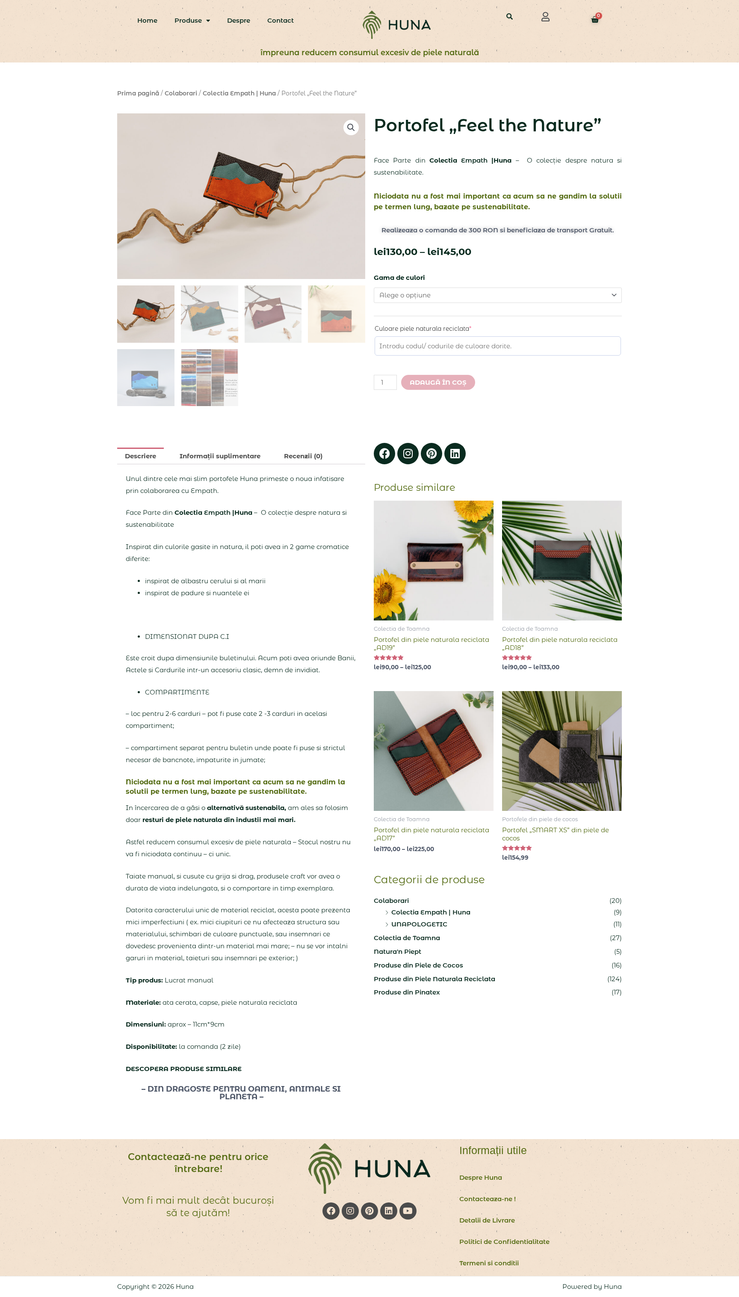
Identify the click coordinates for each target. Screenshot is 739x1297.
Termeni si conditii (489, 1263)
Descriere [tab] (140, 456)
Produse (188, 20)
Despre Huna (480, 1177)
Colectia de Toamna (407, 938)
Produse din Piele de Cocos (418, 965)
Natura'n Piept (397, 951)
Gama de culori (399, 277)
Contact (280, 20)
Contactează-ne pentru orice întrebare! (198, 1163)
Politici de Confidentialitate (504, 1242)
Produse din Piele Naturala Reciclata (434, 979)
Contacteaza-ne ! (487, 1199)
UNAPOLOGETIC (419, 924)
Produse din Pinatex (407, 992)
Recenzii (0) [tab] (303, 456)
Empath (474, 160)
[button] (545, 17)
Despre (238, 20)
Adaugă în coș (438, 382)
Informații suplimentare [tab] (220, 456)
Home (147, 20)
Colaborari (181, 93)
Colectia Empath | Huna (239, 93)
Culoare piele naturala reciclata (437, 328)
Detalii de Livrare (487, 1220)
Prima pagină (138, 93)
